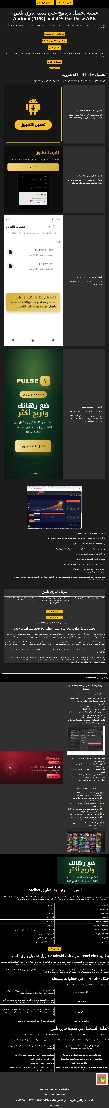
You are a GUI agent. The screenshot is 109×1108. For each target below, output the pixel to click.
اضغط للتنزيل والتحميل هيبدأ (54, 34)
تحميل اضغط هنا (65, 2)
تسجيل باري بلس (44, 2)
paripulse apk (43, 1089)
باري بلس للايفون (64, 1089)
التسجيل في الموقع (54, 62)
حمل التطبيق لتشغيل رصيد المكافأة (54, 41)
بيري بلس (53, 1089)
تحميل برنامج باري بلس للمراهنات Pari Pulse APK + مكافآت (54, 1100)
